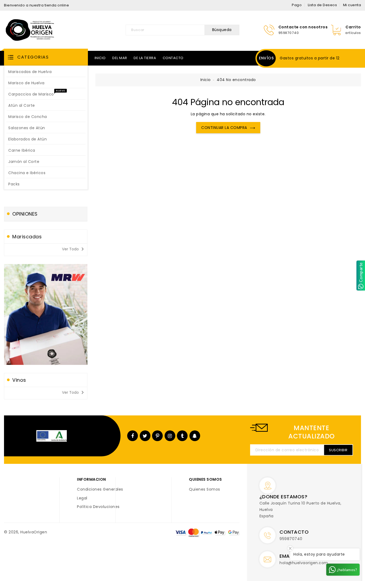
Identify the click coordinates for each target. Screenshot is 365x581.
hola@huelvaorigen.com (303, 562)
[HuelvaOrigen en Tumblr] (182, 435)
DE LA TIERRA (145, 57)
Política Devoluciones (98, 506)
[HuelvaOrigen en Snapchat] (194, 435)
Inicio (205, 79)
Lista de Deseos (322, 4)
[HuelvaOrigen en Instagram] (170, 435)
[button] (46, 57)
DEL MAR (119, 57)
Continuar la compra (224, 127)
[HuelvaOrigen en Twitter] (145, 435)
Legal (82, 498)
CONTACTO (173, 57)
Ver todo (74, 249)
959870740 (290, 538)
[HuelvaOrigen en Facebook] (132, 435)
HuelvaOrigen (33, 532)
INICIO (100, 57)
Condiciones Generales (100, 489)
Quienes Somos (204, 489)
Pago (297, 4)
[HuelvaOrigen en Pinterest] (158, 435)
